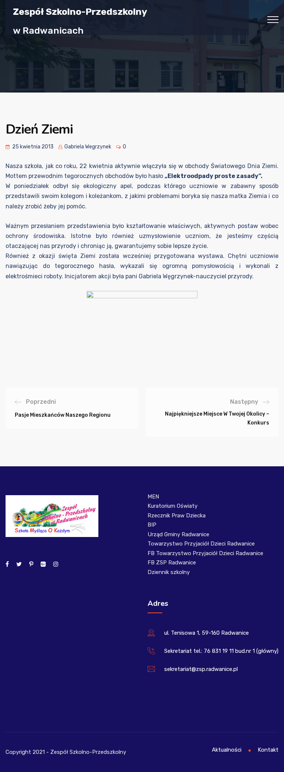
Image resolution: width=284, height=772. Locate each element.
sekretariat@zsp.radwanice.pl (201, 669)
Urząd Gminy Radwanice (178, 534)
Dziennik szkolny (169, 572)
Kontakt (268, 749)
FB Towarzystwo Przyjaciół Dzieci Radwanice (205, 553)
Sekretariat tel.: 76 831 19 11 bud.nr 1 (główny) (221, 651)
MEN (153, 496)
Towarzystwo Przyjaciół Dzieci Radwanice (201, 543)
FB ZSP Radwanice (172, 562)
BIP (152, 524)
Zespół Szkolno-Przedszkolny (80, 11)
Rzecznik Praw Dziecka (177, 515)
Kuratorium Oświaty (172, 506)
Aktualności (226, 749)
